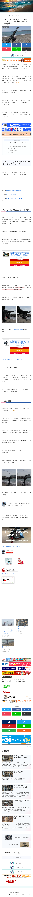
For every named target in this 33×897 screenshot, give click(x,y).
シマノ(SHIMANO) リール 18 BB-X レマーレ (13, 359)
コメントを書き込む (16, 857)
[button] (29, 432)
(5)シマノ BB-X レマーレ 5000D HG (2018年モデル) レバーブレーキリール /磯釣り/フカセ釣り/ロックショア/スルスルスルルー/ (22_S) (19, 342)
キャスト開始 (10, 152)
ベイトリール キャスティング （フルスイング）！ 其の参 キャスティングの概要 (8, 630)
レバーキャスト (6, 681)
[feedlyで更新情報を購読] (9, 730)
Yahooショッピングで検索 (19, 265)
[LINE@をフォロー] (24, 726)
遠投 (24, 681)
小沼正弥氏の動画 (18, 329)
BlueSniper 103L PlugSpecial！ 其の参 (23, 628)
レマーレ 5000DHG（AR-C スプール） (11, 546)
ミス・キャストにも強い (12, 150)
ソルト (4, 679)
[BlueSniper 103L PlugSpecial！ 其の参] (22, 622)
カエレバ (22, 257)
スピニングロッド (7, 676)
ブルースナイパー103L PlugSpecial (16, 679)
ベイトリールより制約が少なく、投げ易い (16, 146)
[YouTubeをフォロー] (9, 726)
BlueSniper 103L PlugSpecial (13, 190)
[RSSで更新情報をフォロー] (24, 730)
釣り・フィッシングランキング (9, 573)
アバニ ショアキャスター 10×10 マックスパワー (18, 198)
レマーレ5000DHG (11, 194)
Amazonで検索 (19, 262)
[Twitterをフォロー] (24, 722)
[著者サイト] (9, 722)
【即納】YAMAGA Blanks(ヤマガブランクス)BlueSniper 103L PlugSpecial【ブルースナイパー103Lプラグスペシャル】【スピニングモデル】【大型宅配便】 (19, 253)
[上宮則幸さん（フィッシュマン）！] (8, 642)
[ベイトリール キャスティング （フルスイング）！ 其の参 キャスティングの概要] (8, 622)
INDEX (15, 140)
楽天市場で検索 (19, 259)
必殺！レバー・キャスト (12, 148)
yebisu (4, 507)
